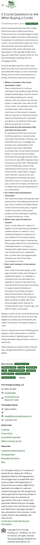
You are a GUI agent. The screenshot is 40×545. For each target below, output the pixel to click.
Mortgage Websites (16, 538)
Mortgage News (8, 454)
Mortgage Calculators (10, 458)
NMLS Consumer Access (11, 441)
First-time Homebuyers (16, 370)
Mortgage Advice (7, 374)
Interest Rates (31, 367)
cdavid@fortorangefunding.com (18, 416)
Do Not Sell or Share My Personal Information (15, 522)
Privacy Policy (7, 433)
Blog (3, 462)
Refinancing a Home (9, 367)
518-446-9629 (10, 393)
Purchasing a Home (31, 23)
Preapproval (31, 370)
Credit (4, 370)
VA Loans (21, 367)
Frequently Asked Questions (13, 450)
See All (22, 377)
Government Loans (8, 377)
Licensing (5, 429)
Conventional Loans (22, 374)
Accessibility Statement (11, 437)
